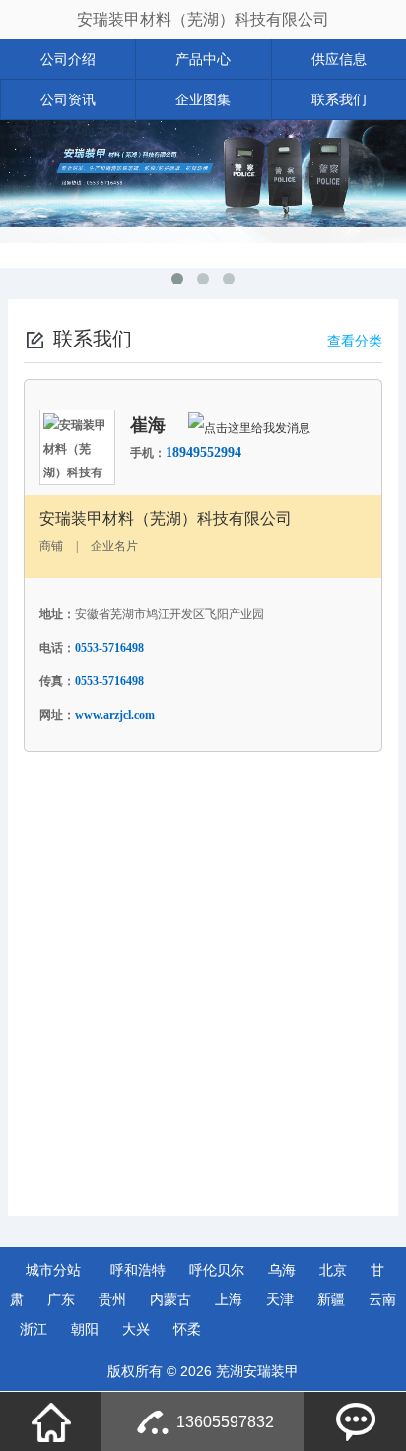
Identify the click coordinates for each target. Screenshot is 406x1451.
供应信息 (339, 59)
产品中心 (203, 59)
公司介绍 (68, 59)
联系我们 (339, 99)
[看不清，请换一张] (218, 1128)
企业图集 (203, 99)
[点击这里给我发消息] (249, 427)
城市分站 (53, 1270)
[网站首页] (51, 1421)
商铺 (51, 546)
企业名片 (114, 546)
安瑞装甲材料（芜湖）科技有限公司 (203, 19)
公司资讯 (68, 99)
